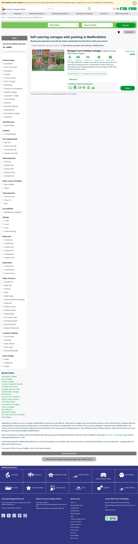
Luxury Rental (9, 99)
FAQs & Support (75, 513)
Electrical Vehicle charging (14, 299)
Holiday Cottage (10, 92)
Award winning (10, 231)
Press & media (75, 527)
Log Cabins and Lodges (10, 404)
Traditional (8, 363)
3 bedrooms (9, 247)
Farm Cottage (9, 81)
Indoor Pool (9, 169)
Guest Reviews (75, 511)
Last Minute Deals (8, 402)
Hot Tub (7, 142)
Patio (6, 292)
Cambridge (118, 435)
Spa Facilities (9, 184)
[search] (89, 8)
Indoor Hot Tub (10, 146)
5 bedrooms (9, 254)
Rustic (6, 359)
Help (72, 516)
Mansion (7, 103)
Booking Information (77, 505)
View (127, 88)
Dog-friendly (9, 125)
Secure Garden (10, 324)
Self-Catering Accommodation (13, 414)
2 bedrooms (9, 243)
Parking (7, 289)
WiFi (6, 203)
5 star (6, 220)
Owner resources (76, 524)
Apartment (8, 63)
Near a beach (9, 343)
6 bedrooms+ (9, 257)
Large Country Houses (10, 399)
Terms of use (74, 538)
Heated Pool (9, 165)
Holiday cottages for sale (78, 519)
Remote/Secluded (11, 350)
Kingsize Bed (9, 314)
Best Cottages (7, 379)
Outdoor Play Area (11, 328)
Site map (73, 533)
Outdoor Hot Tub (10, 153)
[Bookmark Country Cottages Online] (117, 9)
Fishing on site (9, 306)
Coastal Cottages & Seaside (12, 384)
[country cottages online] (14, 8)
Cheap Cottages (8, 381)
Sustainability (75, 535)
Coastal (7, 74)
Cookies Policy (75, 508)
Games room (9, 196)
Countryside (9, 336)
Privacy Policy (75, 530)
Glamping (8, 85)
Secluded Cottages (9, 412)
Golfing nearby (10, 310)
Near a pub (8, 347)
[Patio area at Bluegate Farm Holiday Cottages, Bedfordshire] (48, 60)
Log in (133, 9)
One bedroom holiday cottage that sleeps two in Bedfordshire (69, 459)
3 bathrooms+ (9, 273)
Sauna (6, 188)
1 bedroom (8, 240)
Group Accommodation (13, 88)
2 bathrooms (9, 269)
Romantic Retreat (11, 106)
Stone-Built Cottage (11, 113)
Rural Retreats (7, 409)
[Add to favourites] (114, 9)
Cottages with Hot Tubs (10, 389)
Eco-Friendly (6, 394)
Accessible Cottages (9, 376)
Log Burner (8, 282)
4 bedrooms (9, 250)
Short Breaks (7, 417)
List (125, 9)
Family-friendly (10, 134)
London (110, 435)
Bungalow (8, 71)
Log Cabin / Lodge (11, 95)
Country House (10, 78)
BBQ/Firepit (8, 296)
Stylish (6, 366)
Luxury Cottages (8, 407)
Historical (8, 303)
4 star (6, 224)
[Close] (134, 3)
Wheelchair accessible (12, 212)
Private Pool (9, 176)
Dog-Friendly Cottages (10, 391)
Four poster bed (10, 317)
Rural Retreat (9, 110)
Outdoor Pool (9, 172)
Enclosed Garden (10, 321)
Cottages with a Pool (9, 386)
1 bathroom (9, 266)
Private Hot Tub (10, 149)
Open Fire (8, 285)
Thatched (8, 117)
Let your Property (76, 522)
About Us (73, 502)
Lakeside (7, 340)
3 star (6, 228)
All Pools (7, 161)
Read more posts (110, 510)
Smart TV (7, 200)
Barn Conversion (10, 67)
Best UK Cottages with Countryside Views (117, 502)
